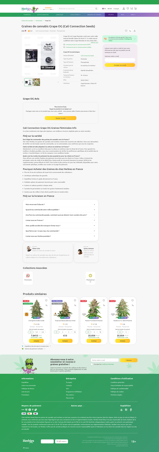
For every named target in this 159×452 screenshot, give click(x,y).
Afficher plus (94, 42)
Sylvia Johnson (89, 248)
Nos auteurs (70, 395)
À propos (69, 382)
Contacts (69, 385)
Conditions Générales (107, 364)
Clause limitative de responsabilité (122, 385)
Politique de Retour (28, 388)
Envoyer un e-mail (120, 65)
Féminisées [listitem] (27, 14)
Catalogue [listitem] (59, 14)
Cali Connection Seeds (87, 55)
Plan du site (70, 398)
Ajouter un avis (61, 118)
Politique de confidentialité (119, 388)
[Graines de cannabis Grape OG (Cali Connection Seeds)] (40, 55)
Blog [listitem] (122, 14)
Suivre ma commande (29, 385)
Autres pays (77, 406)
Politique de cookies (117, 391)
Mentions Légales (116, 395)
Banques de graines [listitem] (94, 14)
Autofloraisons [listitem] (43, 14)
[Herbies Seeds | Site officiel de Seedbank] (30, 10)
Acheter (36, 341)
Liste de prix (26, 391)
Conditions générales (117, 382)
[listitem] (124, 8)
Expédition (25, 382)
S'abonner (129, 360)
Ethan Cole (36, 248)
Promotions (25, 395)
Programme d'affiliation (74, 391)
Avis (67, 388)
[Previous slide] (23, 82)
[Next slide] (58, 82)
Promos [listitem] (111, 14)
